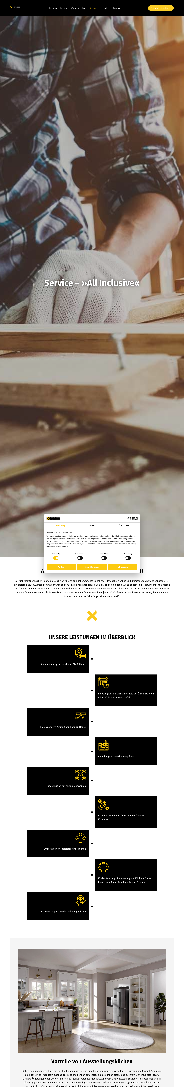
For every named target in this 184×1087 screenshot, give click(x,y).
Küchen (63, 8)
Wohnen (75, 8)
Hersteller (105, 8)
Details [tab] (92, 525)
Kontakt (117, 8)
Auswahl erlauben (92, 567)
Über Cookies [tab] (124, 525)
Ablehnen (61, 567)
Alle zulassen (123, 567)
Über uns (52, 8)
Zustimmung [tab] (60, 526)
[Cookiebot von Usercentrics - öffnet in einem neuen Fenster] (128, 518)
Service (93, 8)
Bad (84, 8)
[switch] (80, 558)
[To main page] (15, 8)
